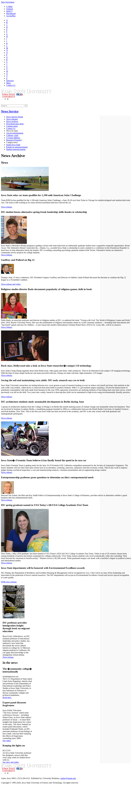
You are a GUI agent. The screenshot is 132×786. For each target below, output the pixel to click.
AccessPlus (10, 16)
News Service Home (14, 117)
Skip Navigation (7, 2)
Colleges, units (12, 135)
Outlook (9, 9)
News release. (6, 207)
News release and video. (11, 284)
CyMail (9, 6)
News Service (10, 111)
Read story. (7, 697)
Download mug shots (15, 124)
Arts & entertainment (14, 133)
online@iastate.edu (68, 778)
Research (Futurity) (14, 140)
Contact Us (10, 85)
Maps (8, 83)
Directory (10, 81)
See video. (7, 741)
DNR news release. (9, 582)
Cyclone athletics (13, 138)
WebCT (9, 11)
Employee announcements (17, 147)
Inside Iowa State (13, 145)
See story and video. (11, 762)
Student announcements (16, 149)
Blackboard (11, 13)
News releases (12, 119)
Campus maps (12, 126)
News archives (12, 121)
